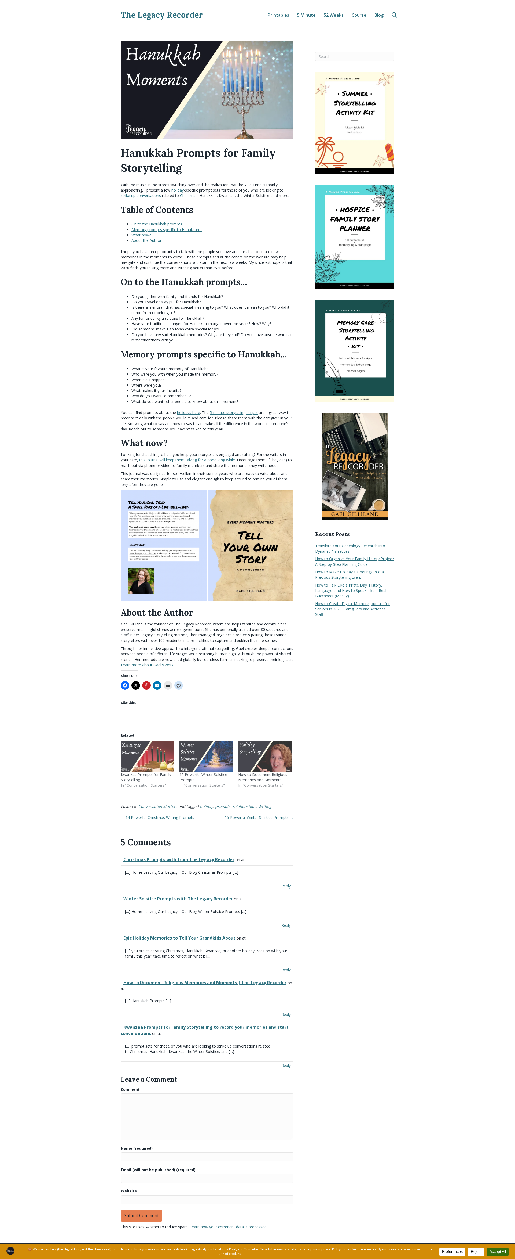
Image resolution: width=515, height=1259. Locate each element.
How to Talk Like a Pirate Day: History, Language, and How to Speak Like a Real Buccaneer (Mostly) (350, 590)
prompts (222, 806)
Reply (286, 886)
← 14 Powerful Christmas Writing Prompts (157, 817)
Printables (278, 15)
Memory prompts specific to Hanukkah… (166, 229)
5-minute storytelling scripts (234, 412)
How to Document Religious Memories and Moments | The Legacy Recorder (204, 982)
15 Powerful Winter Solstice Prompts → (259, 817)
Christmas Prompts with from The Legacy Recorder (178, 859)
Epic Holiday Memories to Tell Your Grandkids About (179, 938)
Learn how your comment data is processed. (228, 1226)
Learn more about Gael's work (147, 664)
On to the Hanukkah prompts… (158, 223)
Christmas (188, 195)
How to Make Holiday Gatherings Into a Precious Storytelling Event (349, 574)
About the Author (146, 240)
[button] (164, 545)
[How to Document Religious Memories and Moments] (265, 756)
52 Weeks (334, 15)
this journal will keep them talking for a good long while (187, 459)
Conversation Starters (157, 806)
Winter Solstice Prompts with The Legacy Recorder (178, 899)
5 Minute (306, 15)
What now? (141, 235)
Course (359, 15)
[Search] (391, 15)
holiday (177, 190)
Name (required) (137, 1148)
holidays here (188, 412)
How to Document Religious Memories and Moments (262, 777)
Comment (130, 1089)
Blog (379, 15)
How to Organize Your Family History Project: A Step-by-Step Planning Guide (354, 561)
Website (129, 1190)
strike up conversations (141, 195)
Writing (264, 806)
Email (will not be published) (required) (158, 1169)
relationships (244, 806)
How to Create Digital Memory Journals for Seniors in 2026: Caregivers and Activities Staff (352, 609)
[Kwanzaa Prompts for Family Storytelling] (147, 756)
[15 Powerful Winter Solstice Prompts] (206, 756)
